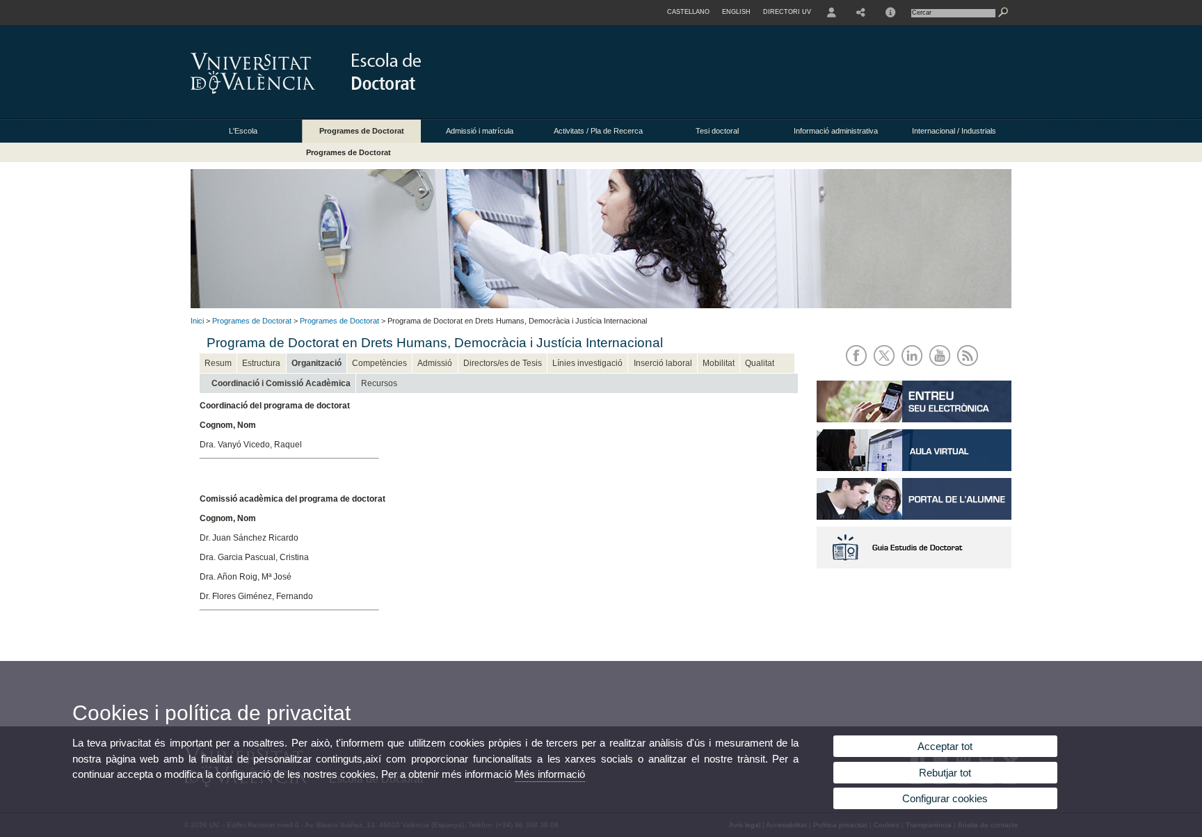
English (736, 11)
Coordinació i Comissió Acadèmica (281, 383)
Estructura (261, 363)
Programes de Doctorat (361, 131)
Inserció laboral (663, 363)
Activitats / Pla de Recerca (598, 131)
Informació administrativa (836, 131)
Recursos (379, 383)
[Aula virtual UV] (914, 468)
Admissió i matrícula (479, 131)
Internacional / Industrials (954, 131)
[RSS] (970, 367)
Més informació (550, 774)
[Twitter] (886, 367)
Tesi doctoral (717, 131)
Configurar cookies (945, 798)
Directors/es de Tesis (502, 363)
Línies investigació (587, 363)
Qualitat (759, 363)
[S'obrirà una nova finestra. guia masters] (914, 566)
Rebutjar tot (945, 773)
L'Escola (243, 131)
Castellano (688, 11)
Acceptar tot (944, 746)
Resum (218, 363)
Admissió (434, 363)
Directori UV (787, 11)
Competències (379, 363)
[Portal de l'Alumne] (914, 517)
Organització (316, 363)
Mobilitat (719, 363)
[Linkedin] (914, 367)
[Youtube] (942, 367)
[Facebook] (859, 367)
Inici (197, 321)
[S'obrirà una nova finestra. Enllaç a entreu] (914, 419)
